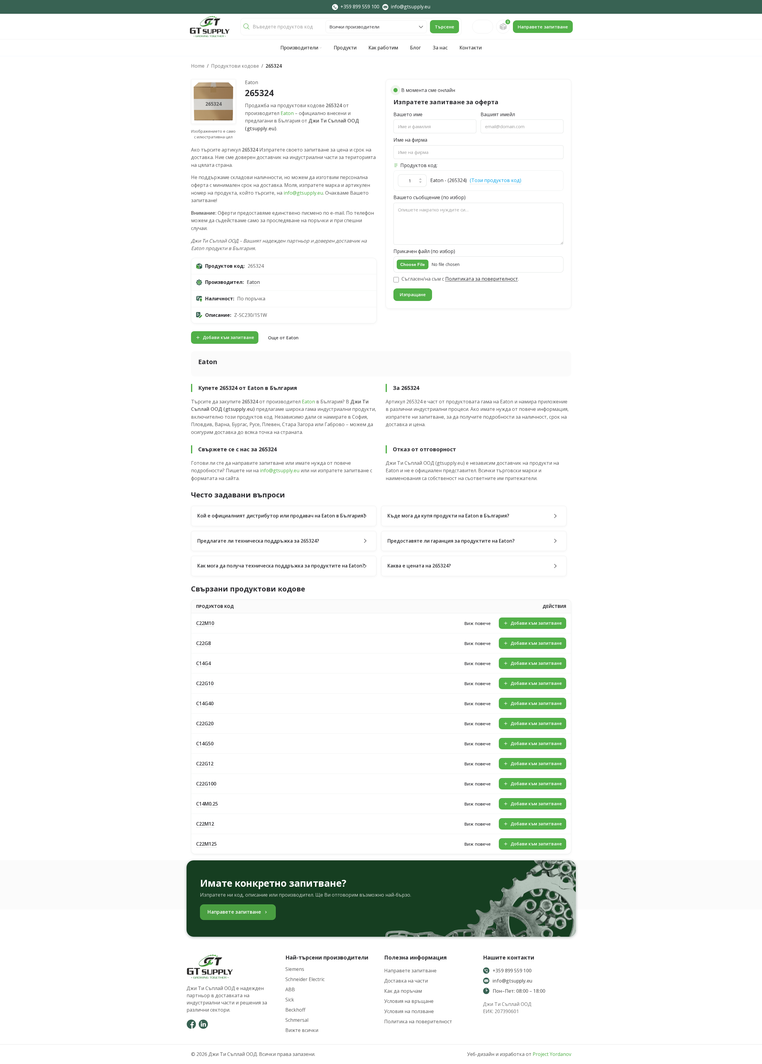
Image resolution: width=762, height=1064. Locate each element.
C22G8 (203, 643)
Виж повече (477, 623)
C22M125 (206, 844)
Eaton (287, 113)
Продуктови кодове (235, 66)
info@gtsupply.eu (303, 193)
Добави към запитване (228, 337)
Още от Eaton (283, 337)
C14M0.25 (207, 803)
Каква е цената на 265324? (419, 565)
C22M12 (205, 824)
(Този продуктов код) (495, 180)
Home (197, 66)
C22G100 (206, 783)
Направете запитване (543, 27)
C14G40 (204, 703)
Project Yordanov (552, 1054)
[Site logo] (210, 26)
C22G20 (204, 723)
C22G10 (204, 683)
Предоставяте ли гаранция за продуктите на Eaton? (451, 541)
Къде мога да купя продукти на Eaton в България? (448, 515)
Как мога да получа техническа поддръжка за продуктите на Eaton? (281, 565)
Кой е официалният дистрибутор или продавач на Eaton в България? (281, 515)
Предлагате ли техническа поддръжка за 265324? (258, 541)
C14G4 (203, 663)
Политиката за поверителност (481, 279)
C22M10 (205, 623)
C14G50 (204, 743)
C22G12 (204, 763)
